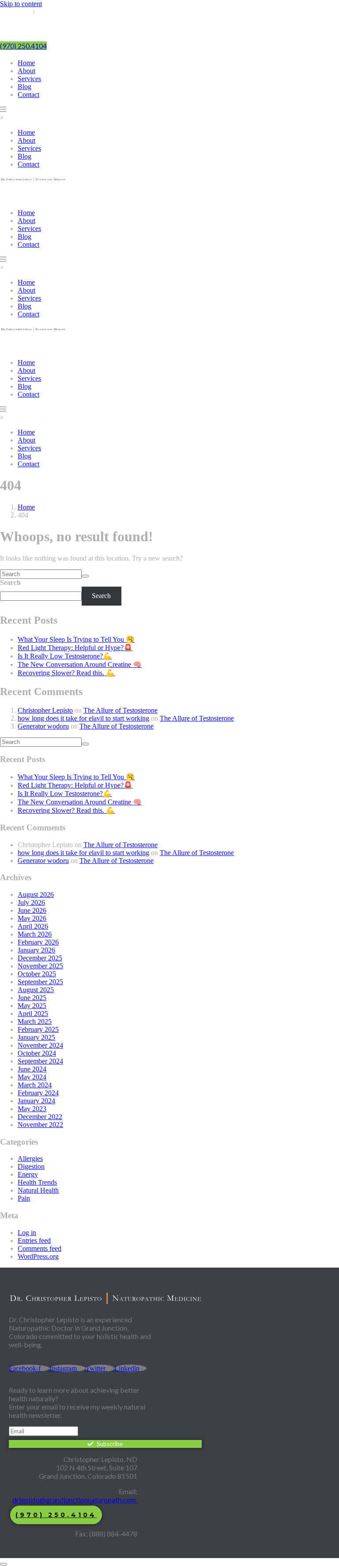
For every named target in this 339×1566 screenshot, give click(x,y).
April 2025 (33, 1013)
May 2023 (32, 1108)
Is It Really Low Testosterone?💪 (65, 656)
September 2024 (40, 1061)
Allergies (30, 1158)
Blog (24, 86)
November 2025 (40, 966)
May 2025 (32, 1005)
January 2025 (36, 1037)
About (26, 70)
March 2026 (35, 934)
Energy (28, 1174)
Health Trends (37, 1182)
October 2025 (37, 974)
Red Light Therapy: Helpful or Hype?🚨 (75, 647)
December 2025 (40, 958)
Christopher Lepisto (45, 710)
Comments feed (39, 1248)
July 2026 (31, 902)
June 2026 (32, 910)
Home (26, 63)
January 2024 (36, 1101)
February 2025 (38, 1029)
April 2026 (33, 926)
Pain (24, 1198)
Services (29, 78)
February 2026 (38, 942)
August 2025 (36, 989)
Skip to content (21, 3)
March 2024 (35, 1085)
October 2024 (37, 1053)
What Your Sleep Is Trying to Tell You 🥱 (76, 639)
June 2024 (32, 1069)
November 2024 (40, 1045)
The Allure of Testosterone (120, 710)
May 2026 (32, 918)
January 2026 (36, 950)
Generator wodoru (43, 726)
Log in (27, 1232)
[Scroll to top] (3, 1564)
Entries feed (34, 1240)
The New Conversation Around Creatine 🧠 (80, 664)
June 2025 (32, 997)
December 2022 (40, 1116)
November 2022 (40, 1124)
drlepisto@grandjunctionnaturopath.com (74, 1499)
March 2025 (35, 1021)
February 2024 (38, 1093)
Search (10, 582)
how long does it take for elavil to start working (83, 718)
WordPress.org (38, 1256)
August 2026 (36, 894)
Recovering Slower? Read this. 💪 (66, 673)
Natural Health (38, 1190)
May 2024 (32, 1077)
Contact (28, 94)
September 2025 (40, 982)
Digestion (31, 1166)
